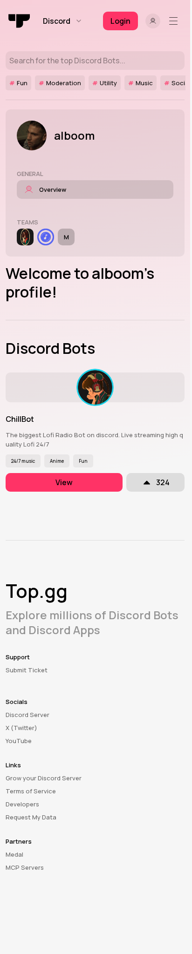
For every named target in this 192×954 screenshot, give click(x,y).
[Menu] (175, 21)
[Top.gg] (19, 21)
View (64, 482)
